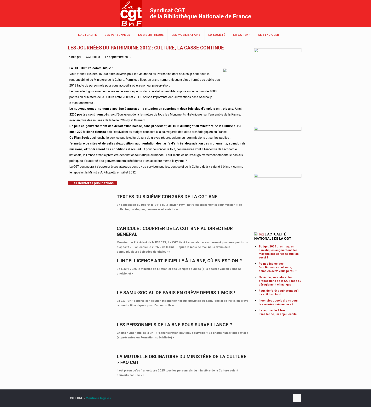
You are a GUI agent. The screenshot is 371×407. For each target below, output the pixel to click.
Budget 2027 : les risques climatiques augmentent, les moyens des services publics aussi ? (279, 252)
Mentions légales (98, 398)
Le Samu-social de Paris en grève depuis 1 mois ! (176, 292)
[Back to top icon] (297, 398)
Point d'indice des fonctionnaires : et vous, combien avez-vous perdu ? (278, 267)
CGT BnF (92, 57)
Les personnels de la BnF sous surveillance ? (174, 324)
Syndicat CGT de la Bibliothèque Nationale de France (200, 13)
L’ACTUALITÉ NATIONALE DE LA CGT (272, 236)
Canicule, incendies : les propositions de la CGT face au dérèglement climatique (280, 280)
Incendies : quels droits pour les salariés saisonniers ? (278, 302)
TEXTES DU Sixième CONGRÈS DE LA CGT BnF (167, 196)
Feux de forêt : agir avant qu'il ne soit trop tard (279, 292)
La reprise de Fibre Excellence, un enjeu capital (278, 312)
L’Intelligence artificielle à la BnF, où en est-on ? (179, 260)
